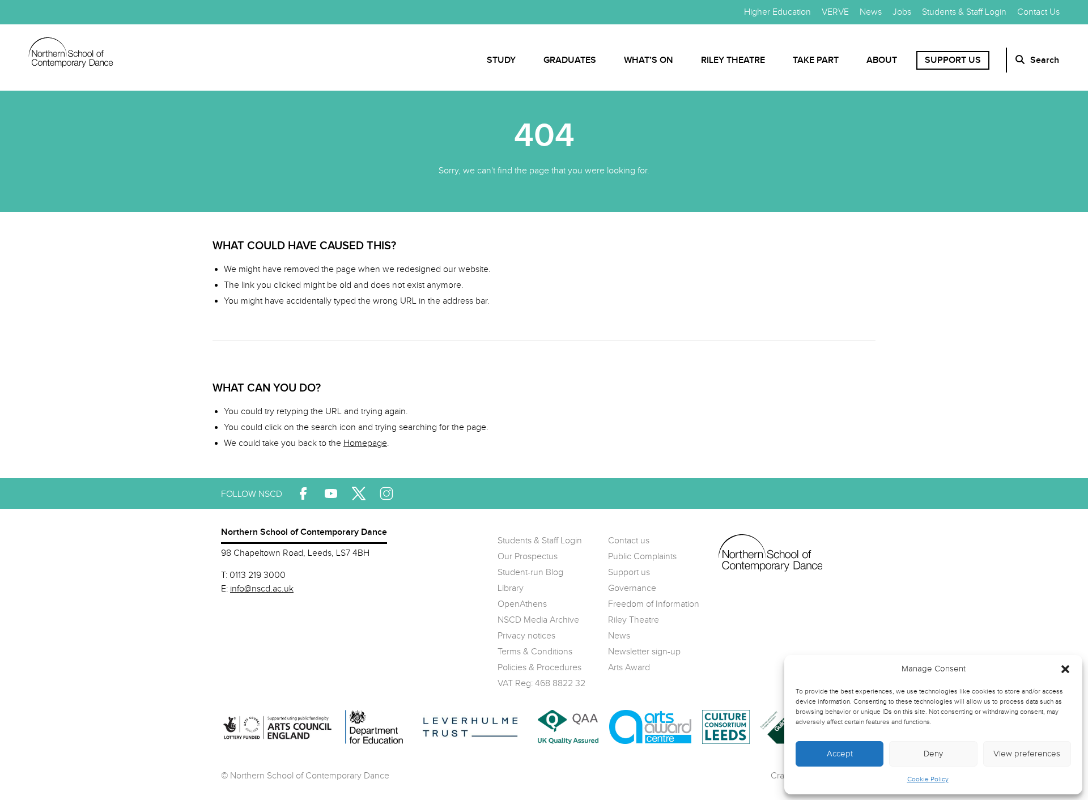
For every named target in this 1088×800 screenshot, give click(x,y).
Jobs (901, 12)
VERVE (835, 12)
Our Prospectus (528, 556)
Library (511, 588)
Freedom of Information (653, 604)
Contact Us (1038, 12)
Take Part (816, 60)
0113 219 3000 (258, 575)
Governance (632, 588)
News (871, 12)
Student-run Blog (530, 572)
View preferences (1026, 754)
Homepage (365, 443)
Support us (953, 60)
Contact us (628, 540)
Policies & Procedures (539, 667)
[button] (1065, 669)
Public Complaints (642, 556)
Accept (840, 754)
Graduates (569, 60)
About (881, 60)
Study (501, 60)
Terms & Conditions (535, 651)
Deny (933, 754)
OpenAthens (522, 604)
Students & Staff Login (964, 12)
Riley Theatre (733, 60)
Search (1044, 60)
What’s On (648, 60)
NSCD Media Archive (538, 620)
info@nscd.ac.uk (262, 589)
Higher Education (777, 12)
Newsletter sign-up (644, 651)
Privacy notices (526, 636)
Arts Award (629, 667)
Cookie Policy (928, 779)
